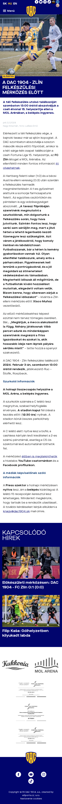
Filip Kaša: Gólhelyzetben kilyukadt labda (25, 633)
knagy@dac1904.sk (16, 511)
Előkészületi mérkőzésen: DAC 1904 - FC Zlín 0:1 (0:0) (30, 585)
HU (10, 3)
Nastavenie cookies (31, 798)
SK (5, 3)
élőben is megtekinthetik (39, 456)
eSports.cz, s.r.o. (31, 795)
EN (15, 3)
